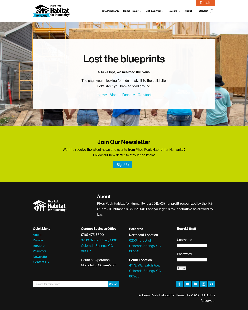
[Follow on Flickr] (211, 284)
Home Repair (131, 10)
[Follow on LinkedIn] (195, 284)
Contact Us (41, 262)
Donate (128, 94)
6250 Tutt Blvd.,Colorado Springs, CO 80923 (145, 245)
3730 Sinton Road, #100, (99, 240)
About (188, 10)
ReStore (172, 10)
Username (184, 240)
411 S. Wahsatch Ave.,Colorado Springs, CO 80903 (145, 270)
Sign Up (123, 165)
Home (102, 94)
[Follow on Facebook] (179, 284)
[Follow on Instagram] (203, 284)
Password (184, 254)
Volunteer (39, 251)
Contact (203, 10)
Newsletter (40, 256)
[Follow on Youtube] (187, 284)
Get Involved (153, 10)
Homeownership (109, 10)
